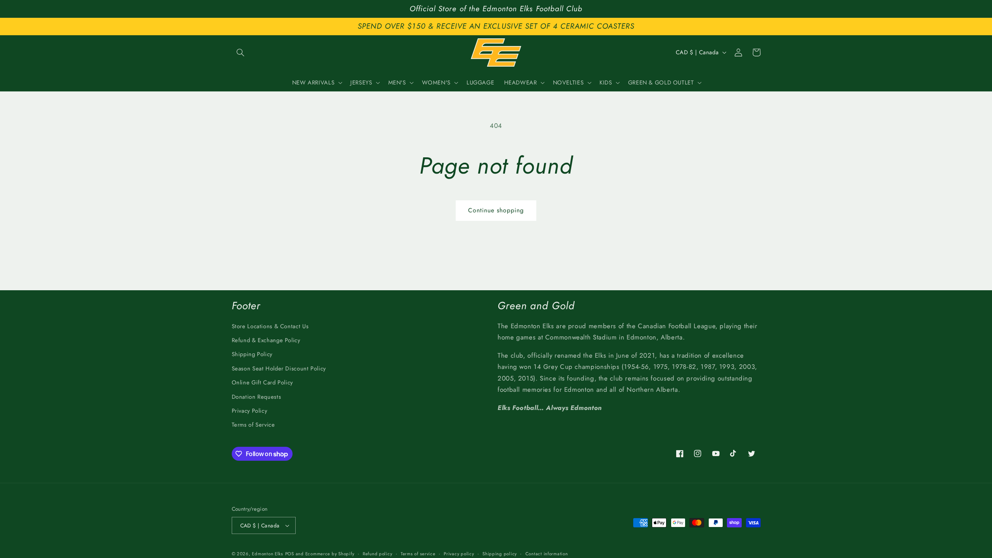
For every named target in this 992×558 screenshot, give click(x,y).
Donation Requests (256, 397)
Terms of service (418, 554)
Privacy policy (459, 554)
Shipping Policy (252, 354)
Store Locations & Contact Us (270, 326)
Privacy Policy (249, 410)
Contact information (546, 554)
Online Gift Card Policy (262, 382)
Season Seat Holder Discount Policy (279, 368)
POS (289, 554)
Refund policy (378, 554)
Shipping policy (499, 554)
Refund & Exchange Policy (266, 340)
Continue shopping (496, 210)
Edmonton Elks (267, 554)
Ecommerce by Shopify (330, 554)
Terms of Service (253, 424)
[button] (241, 52)
